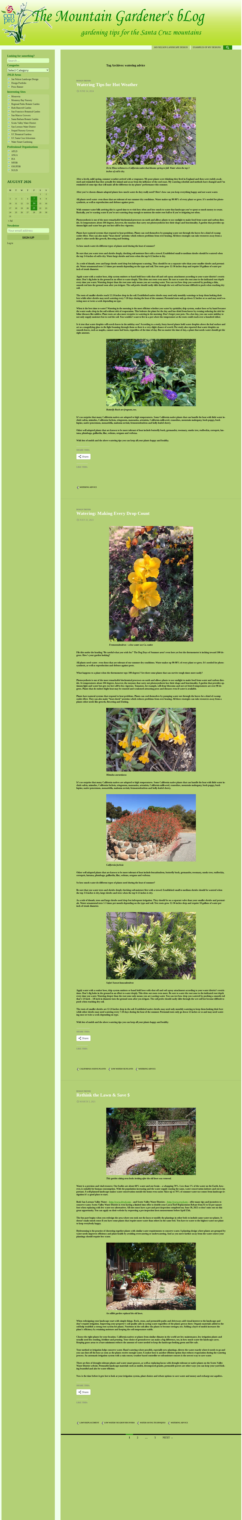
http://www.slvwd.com (120, 1202)
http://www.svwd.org (177, 1202)
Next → (168, 1437)
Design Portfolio (18, 83)
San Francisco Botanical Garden (25, 111)
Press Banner (17, 87)
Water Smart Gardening (21, 142)
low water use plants (122, 1069)
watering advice (88, 487)
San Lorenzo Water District (23, 126)
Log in (10, 243)
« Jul (10, 220)
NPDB (14, 162)
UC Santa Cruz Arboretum (23, 138)
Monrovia (15, 96)
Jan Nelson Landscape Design (171, 47)
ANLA (14, 155)
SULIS (14, 170)
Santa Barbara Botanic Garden (24, 119)
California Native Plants (93, 1069)
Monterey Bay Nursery (21, 100)
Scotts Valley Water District (23, 123)
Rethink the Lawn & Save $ (103, 1095)
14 (34, 203)
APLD (14, 151)
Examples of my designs (207, 47)
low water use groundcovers (119, 1423)
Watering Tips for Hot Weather (107, 84)
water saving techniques (152, 1423)
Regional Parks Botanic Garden (25, 104)
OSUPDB (16, 166)
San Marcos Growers (21, 115)
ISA (13, 159)
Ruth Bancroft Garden (21, 108)
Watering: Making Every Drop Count (113, 513)
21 (34, 208)
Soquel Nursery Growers (22, 130)
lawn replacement (89, 1423)
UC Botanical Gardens (21, 134)
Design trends (83, 81)
